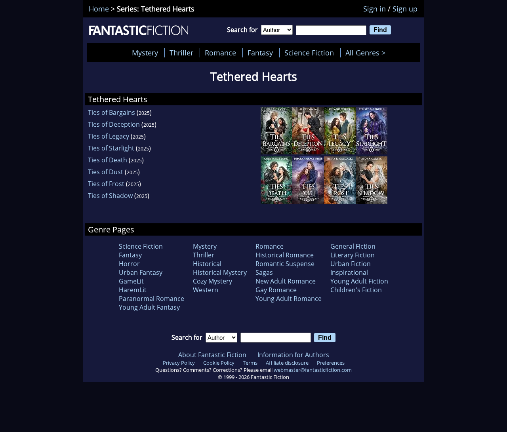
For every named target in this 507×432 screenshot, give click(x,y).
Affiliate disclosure (287, 362)
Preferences (331, 362)
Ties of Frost (106, 183)
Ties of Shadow (110, 195)
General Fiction (352, 246)
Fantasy (260, 52)
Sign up (405, 8)
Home (99, 8)
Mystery (145, 52)
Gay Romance (276, 289)
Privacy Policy (179, 362)
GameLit (131, 281)
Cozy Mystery (212, 281)
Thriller (181, 52)
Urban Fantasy (140, 272)
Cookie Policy (218, 362)
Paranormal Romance (151, 298)
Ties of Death (107, 160)
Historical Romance (284, 255)
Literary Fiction (352, 255)
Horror (129, 263)
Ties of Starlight (111, 148)
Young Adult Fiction (359, 281)
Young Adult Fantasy (149, 307)
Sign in (374, 8)
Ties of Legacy (108, 136)
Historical (207, 263)
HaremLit (133, 289)
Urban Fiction (350, 263)
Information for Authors (293, 354)
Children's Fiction (356, 289)
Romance (220, 52)
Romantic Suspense (284, 263)
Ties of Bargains (111, 112)
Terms (250, 362)
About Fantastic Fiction (212, 354)
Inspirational (349, 272)
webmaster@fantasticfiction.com (313, 369)
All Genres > (367, 52)
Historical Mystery (220, 272)
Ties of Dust (105, 171)
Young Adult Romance (288, 298)
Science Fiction (309, 52)
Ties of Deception (114, 124)
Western (205, 289)
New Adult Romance (285, 281)
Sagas (264, 272)
